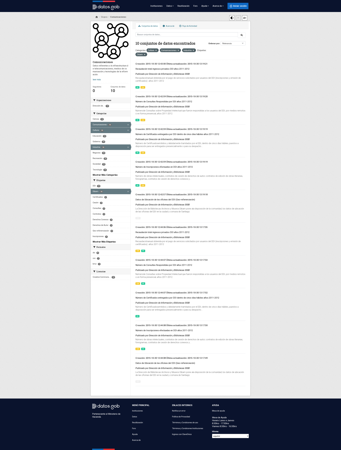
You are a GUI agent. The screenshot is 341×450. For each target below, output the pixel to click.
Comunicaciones (118, 17)
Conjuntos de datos (149, 26)
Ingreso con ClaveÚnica (182, 434)
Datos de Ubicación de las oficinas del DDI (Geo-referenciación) (165, 199)
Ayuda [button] (204, 6)
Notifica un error (179, 411)
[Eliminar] (156, 50)
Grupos (104, 17)
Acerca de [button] (217, 6)
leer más (97, 79)
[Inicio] (96, 17)
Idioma (215, 431)
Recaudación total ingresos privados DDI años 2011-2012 (162, 69)
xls (137, 87)
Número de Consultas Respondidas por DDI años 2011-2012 (163, 101)
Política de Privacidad (181, 417)
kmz (138, 218)
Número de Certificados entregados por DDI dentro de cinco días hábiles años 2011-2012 (177, 134)
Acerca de (169, 26)
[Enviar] (241, 35)
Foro (195, 6)
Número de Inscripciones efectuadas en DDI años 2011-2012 (164, 167)
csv (143, 87)
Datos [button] (169, 6)
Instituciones (156, 6)
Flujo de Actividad (189, 26)
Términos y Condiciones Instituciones (187, 428)
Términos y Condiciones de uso (185, 422)
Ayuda (135, 434)
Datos (134, 417)
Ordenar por (213, 43)
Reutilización (183, 6)
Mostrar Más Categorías (105, 175)
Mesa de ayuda (218, 411)
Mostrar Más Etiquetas (104, 241)
